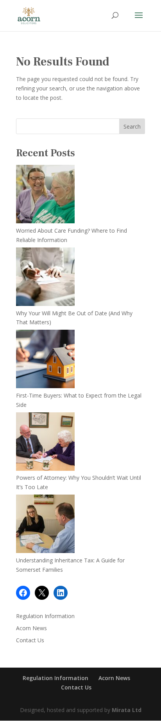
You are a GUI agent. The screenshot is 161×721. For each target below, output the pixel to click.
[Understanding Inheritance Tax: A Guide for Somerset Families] (45, 525)
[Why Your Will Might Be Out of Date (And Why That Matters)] (45, 278)
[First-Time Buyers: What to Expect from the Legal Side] (45, 360)
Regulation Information (45, 616)
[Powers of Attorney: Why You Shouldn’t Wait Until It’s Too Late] (45, 443)
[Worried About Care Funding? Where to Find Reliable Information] (45, 195)
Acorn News (31, 628)
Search (132, 126)
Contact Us (30, 640)
